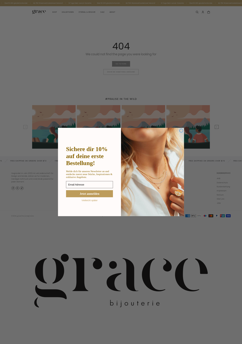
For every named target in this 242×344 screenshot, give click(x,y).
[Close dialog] (181, 130)
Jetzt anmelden (89, 193)
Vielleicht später (90, 200)
